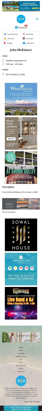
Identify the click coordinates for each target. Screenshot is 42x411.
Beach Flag (29, 34)
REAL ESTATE (21, 366)
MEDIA (21, 369)
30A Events (29, 38)
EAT (21, 359)
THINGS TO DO (21, 357)
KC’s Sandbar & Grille (15, 74)
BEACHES (21, 354)
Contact (21, 372)
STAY (21, 363)
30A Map (9, 43)
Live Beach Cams (12, 34)
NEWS (21, 350)
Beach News (30, 43)
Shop (21, 347)
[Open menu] (37, 19)
